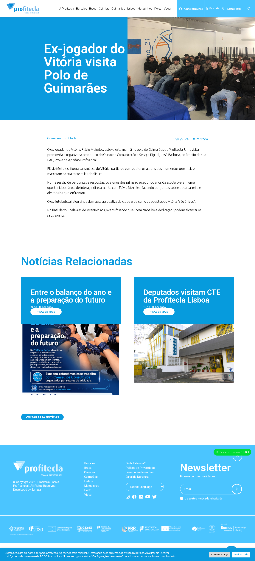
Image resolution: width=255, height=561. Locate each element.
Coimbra (104, 8)
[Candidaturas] (180, 8)
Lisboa (131, 8)
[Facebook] (134, 497)
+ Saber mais (46, 311)
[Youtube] (148, 497)
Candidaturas (193, 8)
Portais (214, 8)
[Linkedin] (141, 497)
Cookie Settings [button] (219, 554)
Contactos (234, 8)
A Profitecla (66, 8)
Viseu (167, 8)
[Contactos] (223, 8)
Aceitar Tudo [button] (241, 554)
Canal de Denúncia (137, 477)
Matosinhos (144, 8)
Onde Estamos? (136, 463)
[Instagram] (128, 497)
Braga (93, 8)
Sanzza (36, 489)
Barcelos (81, 8)
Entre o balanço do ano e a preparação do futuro (71, 296)
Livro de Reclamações (140, 472)
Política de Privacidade (140, 468)
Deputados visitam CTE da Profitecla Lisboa (181, 296)
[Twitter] (154, 497)
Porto (157, 8)
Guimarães (118, 8)
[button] (249, 8)
